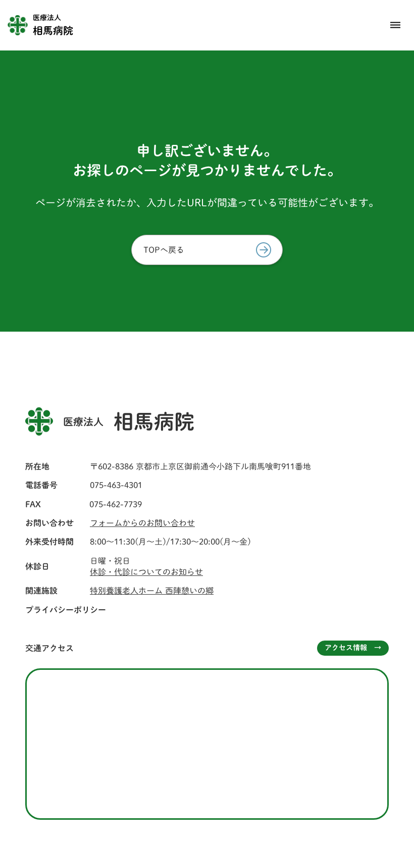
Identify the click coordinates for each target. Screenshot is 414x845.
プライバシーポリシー (65, 610)
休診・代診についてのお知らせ (146, 572)
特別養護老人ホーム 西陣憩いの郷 (152, 591)
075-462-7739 (115, 504)
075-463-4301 (116, 485)
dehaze (395, 25)
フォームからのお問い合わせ (142, 523)
